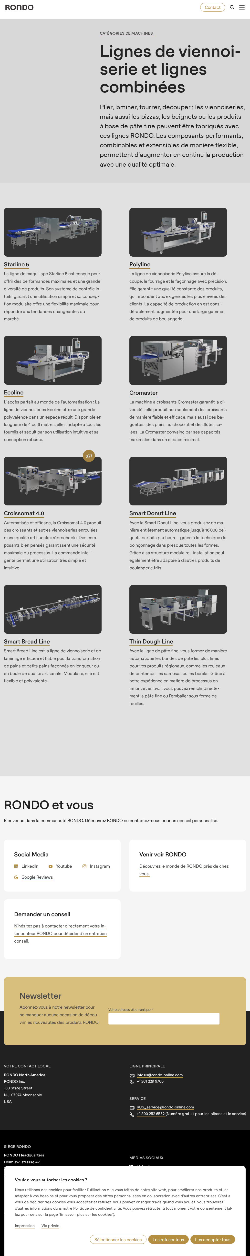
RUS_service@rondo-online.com (165, 1107)
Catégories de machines (126, 33)
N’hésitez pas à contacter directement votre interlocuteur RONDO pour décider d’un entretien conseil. (60, 933)
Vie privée (50, 1225)
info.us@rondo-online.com (160, 1075)
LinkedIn (29, 866)
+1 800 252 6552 (151, 1113)
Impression (25, 1225)
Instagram (100, 866)
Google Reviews (37, 877)
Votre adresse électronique (129, 1009)
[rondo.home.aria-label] (19, 7)
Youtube (64, 866)
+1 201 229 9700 (150, 1081)
